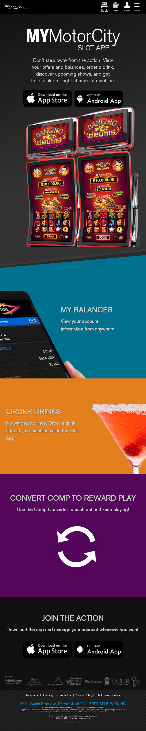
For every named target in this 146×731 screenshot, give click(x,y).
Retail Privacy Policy (107, 695)
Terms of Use (63, 695)
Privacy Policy (83, 695)
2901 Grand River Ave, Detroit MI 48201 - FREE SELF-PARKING (73, 703)
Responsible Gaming (39, 695)
